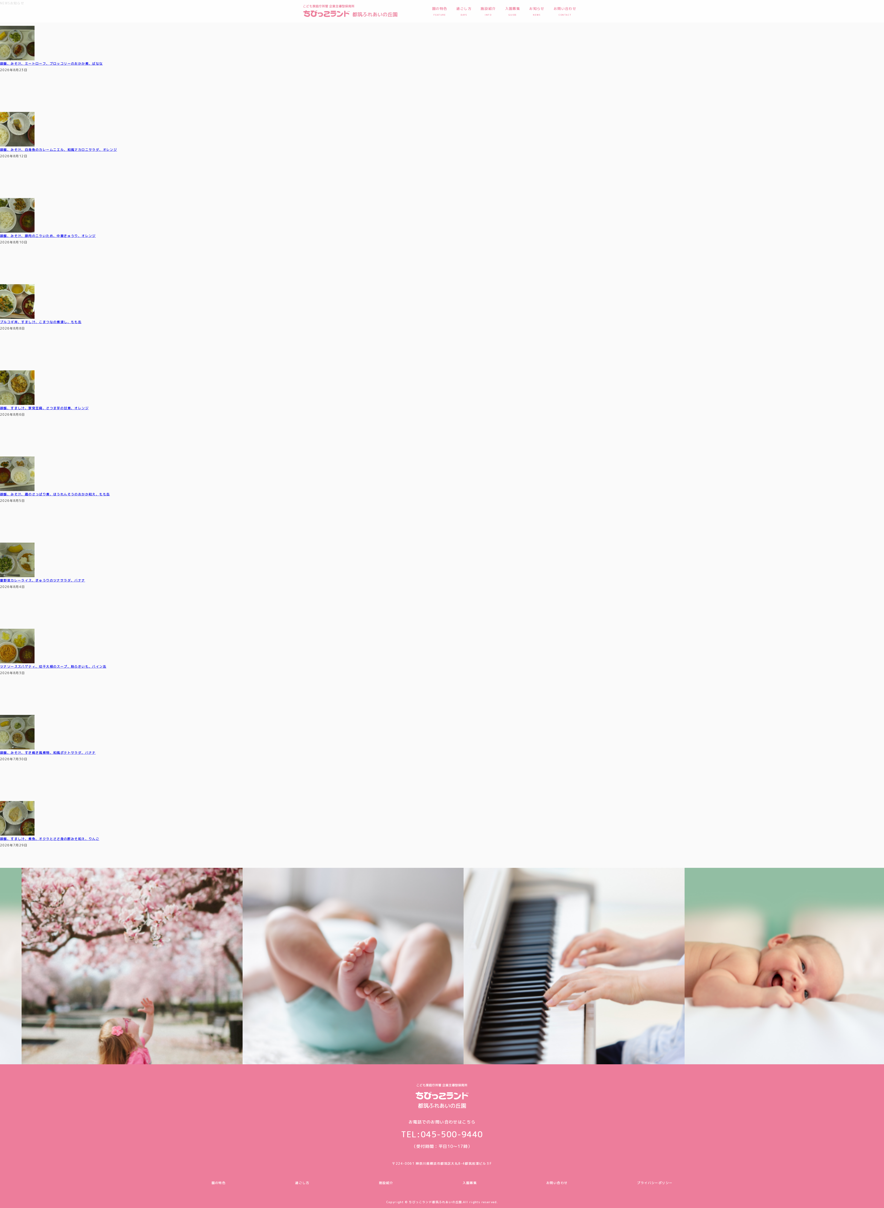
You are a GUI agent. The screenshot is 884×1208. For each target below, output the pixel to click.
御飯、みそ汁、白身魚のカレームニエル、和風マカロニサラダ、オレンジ (58, 149)
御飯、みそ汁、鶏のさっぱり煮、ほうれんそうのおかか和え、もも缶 (55, 494)
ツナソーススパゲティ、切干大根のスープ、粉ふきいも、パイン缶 (53, 666)
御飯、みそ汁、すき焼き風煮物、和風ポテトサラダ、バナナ (48, 752)
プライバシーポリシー (654, 1183)
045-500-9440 (452, 1134)
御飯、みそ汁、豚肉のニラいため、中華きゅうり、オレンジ (48, 236)
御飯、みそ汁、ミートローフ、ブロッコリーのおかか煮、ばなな (51, 63)
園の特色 (219, 1183)
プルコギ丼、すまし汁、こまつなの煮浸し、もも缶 (40, 322)
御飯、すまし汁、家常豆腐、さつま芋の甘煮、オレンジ (44, 408)
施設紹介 (386, 1183)
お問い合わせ (556, 1183)
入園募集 (469, 1183)
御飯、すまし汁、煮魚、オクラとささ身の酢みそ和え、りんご (49, 839)
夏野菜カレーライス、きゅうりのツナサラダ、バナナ (42, 580)
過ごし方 (302, 1183)
